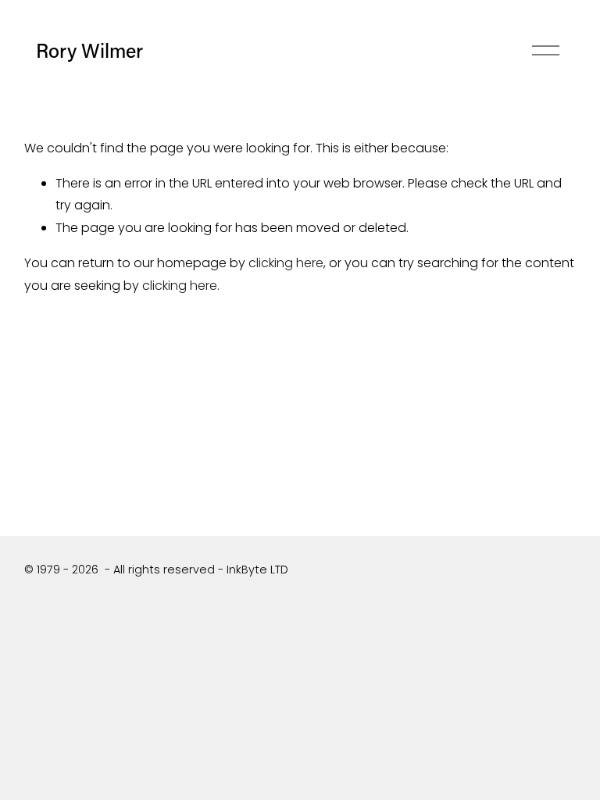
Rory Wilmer (89, 50)
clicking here (285, 263)
